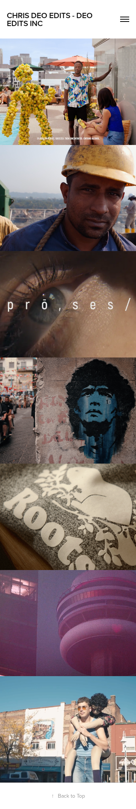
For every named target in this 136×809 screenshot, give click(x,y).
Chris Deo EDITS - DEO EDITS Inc (50, 19)
